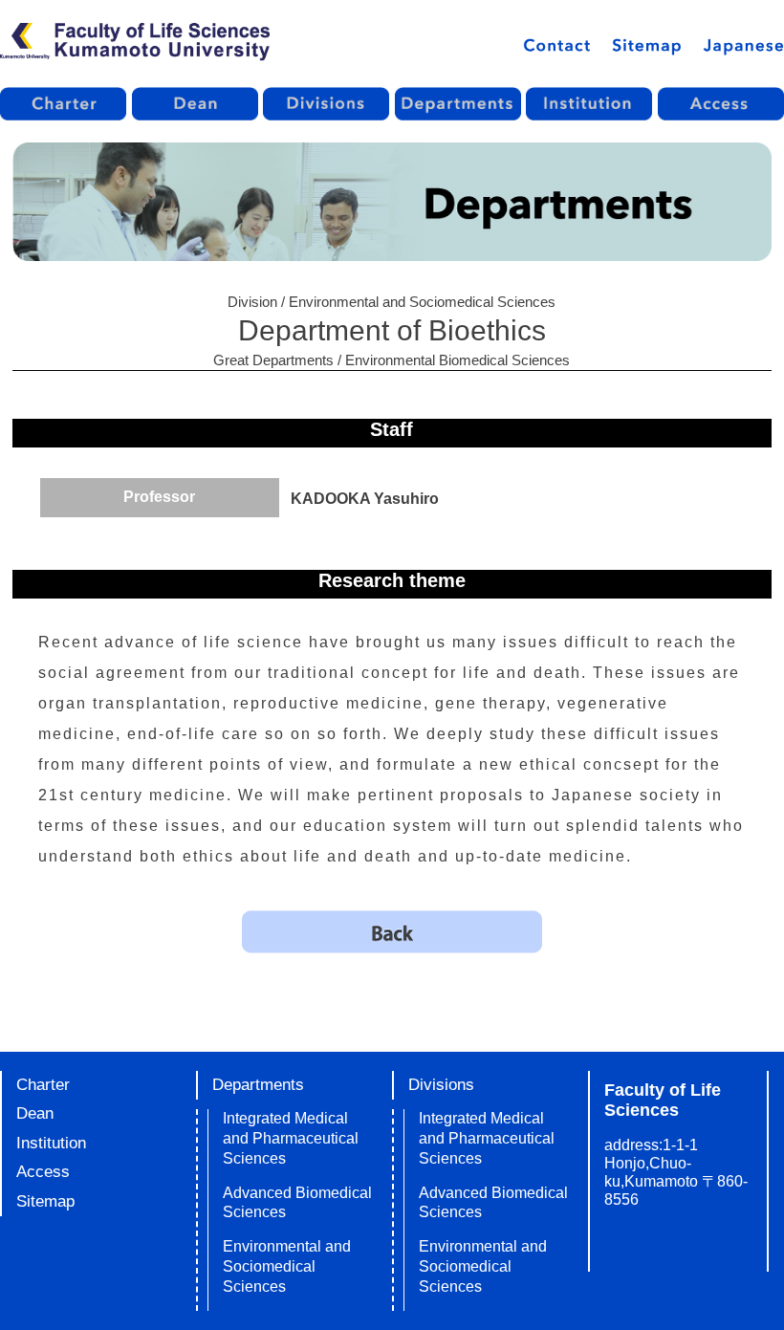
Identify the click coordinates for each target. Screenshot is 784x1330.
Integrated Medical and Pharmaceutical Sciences (291, 1138)
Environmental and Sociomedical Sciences (287, 1266)
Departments (258, 1085)
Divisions (441, 1085)
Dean (35, 1113)
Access (43, 1172)
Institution (51, 1143)
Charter (43, 1085)
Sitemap (45, 1201)
